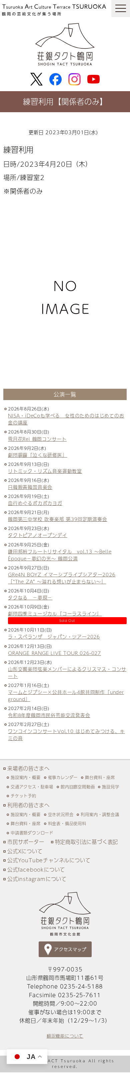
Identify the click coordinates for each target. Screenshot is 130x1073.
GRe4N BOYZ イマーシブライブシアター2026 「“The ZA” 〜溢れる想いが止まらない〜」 (62, 578)
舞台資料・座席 (100, 777)
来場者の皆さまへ (28, 768)
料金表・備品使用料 (67, 823)
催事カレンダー (63, 777)
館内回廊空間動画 (78, 786)
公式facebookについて (36, 869)
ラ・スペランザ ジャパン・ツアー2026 (54, 636)
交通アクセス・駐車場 (32, 786)
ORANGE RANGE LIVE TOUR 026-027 (54, 653)
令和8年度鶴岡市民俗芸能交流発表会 (49, 715)
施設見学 (110, 786)
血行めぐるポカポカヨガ (35, 503)
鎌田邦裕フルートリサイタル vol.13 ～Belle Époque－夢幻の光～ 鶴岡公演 (60, 555)
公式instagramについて (37, 879)
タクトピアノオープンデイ (37, 535)
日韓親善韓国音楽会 (30, 487)
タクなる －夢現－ (30, 597)
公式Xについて (25, 851)
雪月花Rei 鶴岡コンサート (37, 438)
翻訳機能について (65, 1036)
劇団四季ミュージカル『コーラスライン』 (55, 613)
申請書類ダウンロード (32, 833)
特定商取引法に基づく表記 (86, 842)
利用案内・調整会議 (100, 814)
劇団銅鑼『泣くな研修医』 (37, 455)
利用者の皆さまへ (28, 805)
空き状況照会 (61, 814)
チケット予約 (23, 795)
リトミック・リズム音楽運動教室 (45, 471)
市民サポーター (25, 842)
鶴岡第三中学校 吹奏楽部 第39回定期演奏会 (57, 519)
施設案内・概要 (26, 777)
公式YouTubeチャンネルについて (48, 860)
